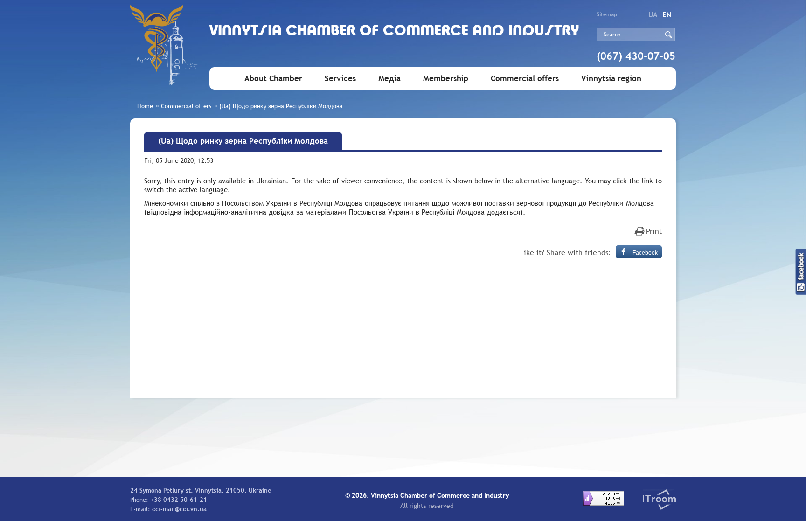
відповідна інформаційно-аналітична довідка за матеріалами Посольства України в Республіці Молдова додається (333, 211)
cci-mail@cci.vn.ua (179, 509)
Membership (445, 78)
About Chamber (273, 78)
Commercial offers (525, 78)
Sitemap (607, 14)
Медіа (389, 78)
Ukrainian (271, 180)
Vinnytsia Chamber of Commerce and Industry (394, 31)
